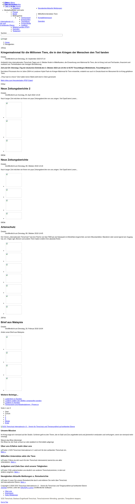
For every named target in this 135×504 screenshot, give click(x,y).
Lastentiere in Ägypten (13, 399)
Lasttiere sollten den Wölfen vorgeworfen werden (23, 401)
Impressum (9, 493)
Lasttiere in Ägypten (12, 403)
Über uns (8, 491)
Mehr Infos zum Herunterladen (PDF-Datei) (17, 80)
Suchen (4, 33)
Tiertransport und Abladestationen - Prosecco (22, 404)
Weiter (7, 421)
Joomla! (4, 488)
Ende (7, 423)
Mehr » (3, 452)
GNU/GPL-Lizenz (27, 488)
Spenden (41, 21)
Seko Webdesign (11, 495)
